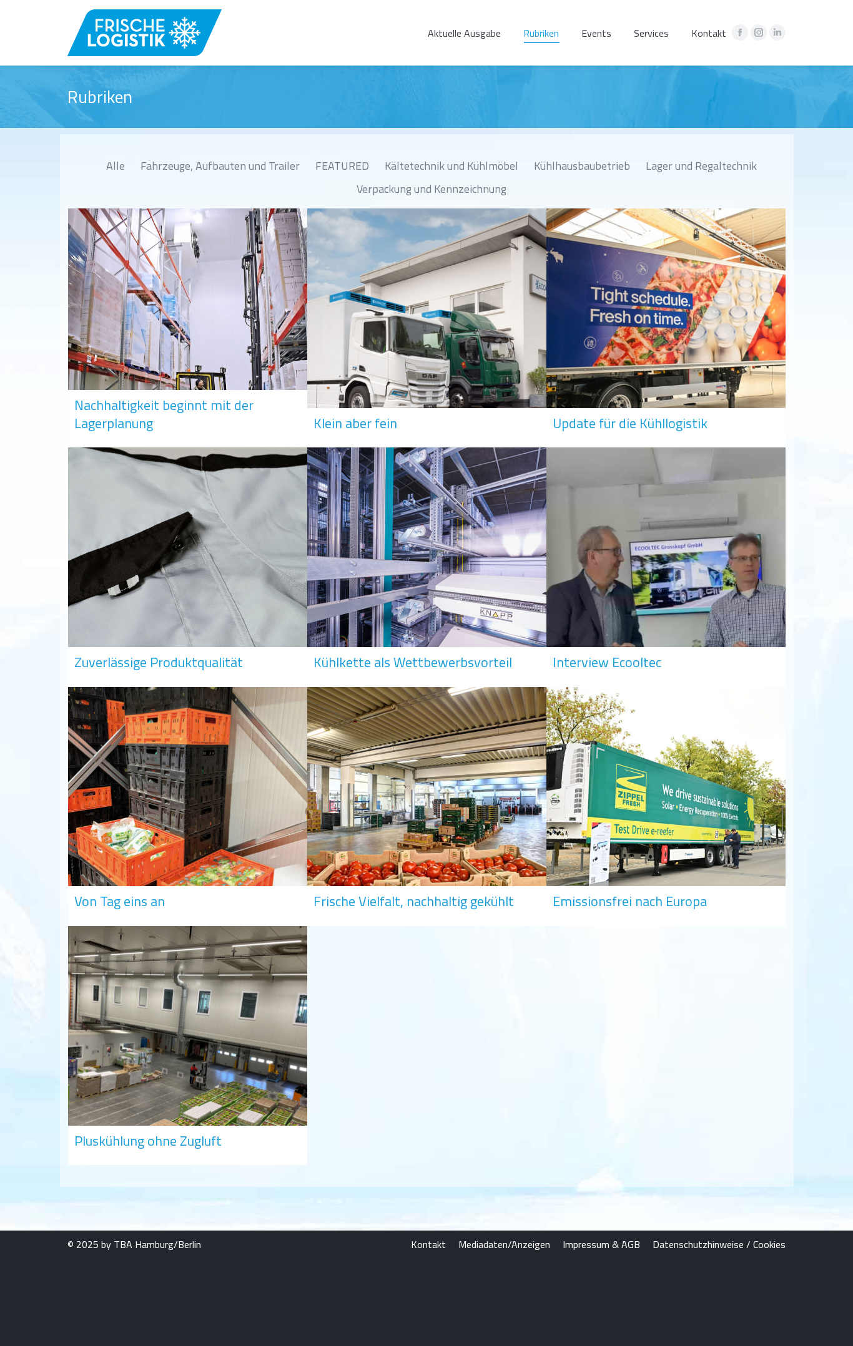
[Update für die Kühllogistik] (666, 327)
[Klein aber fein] (426, 327)
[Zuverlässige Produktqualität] (187, 566)
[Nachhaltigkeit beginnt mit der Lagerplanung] (187, 327)
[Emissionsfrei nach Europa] (666, 806)
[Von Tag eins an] (187, 806)
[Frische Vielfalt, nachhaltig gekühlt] (426, 806)
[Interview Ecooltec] (666, 566)
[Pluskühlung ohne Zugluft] (187, 1045)
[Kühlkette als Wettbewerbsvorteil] (426, 566)
